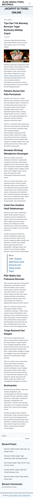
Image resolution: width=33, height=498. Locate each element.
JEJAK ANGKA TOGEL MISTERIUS (19, 495)
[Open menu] (29, 3)
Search (4, 436)
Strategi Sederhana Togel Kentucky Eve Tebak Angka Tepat (16, 264)
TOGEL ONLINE (7, 19)
